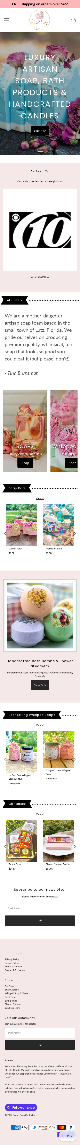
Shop (25, 463)
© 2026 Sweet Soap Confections (21, 1115)
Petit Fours (10, 997)
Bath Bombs (11, 1000)
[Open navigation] (6, 20)
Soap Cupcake (12, 989)
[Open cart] (73, 20)
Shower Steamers (13, 1004)
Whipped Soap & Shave (16, 993)
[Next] (74, 533)
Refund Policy (12, 963)
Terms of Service (13, 966)
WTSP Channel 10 (40, 276)
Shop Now (40, 130)
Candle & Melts (12, 1007)
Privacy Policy (12, 959)
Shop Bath (40, 685)
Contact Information (15, 970)
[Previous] (5, 533)
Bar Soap (9, 986)
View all (40, 498)
